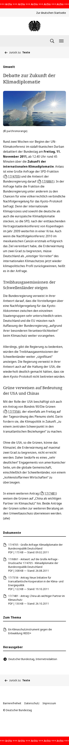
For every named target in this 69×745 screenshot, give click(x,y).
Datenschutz (31, 703)
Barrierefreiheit (12, 703)
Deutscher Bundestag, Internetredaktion (32, 659)
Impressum (49, 703)
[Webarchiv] (34, 26)
